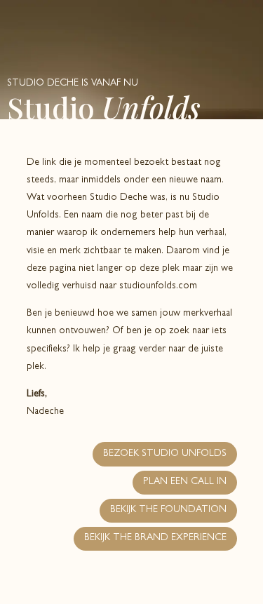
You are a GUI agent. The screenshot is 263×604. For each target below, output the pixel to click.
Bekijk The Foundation (168, 510)
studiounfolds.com (158, 286)
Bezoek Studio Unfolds (165, 454)
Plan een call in (185, 482)
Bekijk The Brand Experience (155, 538)
